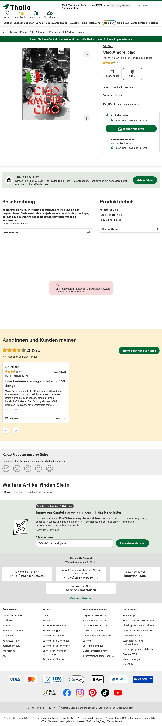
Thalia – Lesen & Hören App (138, 620)
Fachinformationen (13, 630)
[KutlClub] (49, 693)
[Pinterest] (93, 693)
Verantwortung (11, 640)
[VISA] (15, 679)
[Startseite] (4, 31)
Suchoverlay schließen (120, 5)
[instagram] (80, 693)
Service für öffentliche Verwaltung (55, 652)
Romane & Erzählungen (33, 32)
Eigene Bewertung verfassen (139, 350)
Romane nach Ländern (62, 32)
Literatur (48, 491)
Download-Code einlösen (97, 635)
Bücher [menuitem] (8, 22)
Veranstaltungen (132, 659)
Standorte (8, 635)
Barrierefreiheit (11, 645)
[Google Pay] (77, 679)
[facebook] (67, 693)
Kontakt (47, 620)
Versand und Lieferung (95, 625)
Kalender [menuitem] (154, 22)
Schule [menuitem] (40, 22)
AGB (5, 655)
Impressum (8, 650)
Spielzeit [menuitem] (109, 22)
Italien (81, 32)
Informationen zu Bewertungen (20, 356)
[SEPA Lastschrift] (53, 679)
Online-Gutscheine (93, 630)
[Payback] (143, 679)
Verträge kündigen (93, 645)
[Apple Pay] (97, 679)
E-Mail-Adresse (44, 537)
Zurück (5, 430)
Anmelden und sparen (132, 543)
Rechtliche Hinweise (47, 529)
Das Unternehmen (12, 615)
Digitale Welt (130, 654)
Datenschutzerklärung (95, 650)
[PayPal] (119, 679)
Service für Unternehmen (57, 645)
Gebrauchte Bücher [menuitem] (56, 22)
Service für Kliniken (54, 659)
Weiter (15, 430)
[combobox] (107, 115)
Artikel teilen (86, 54)
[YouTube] (118, 693)
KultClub (128, 664)
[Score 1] (5, 468)
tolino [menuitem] (84, 22)
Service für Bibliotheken (56, 640)
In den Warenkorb (133, 128)
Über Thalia (9, 609)
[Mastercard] (31, 679)
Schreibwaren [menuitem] (139, 22)
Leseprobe (86, 118)
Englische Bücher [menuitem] (24, 22)
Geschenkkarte (131, 635)
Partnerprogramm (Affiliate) (138, 649)
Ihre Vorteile (130, 609)
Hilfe (45, 615)
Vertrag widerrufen (81, 598)
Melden (13, 418)
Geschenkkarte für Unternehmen (133, 642)
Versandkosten (114, 721)
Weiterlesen (11, 232)
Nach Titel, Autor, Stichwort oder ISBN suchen (85, 5)
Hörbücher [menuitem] (95, 22)
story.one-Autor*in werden (138, 630)
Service (47, 609)
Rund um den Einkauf (95, 609)
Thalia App (129, 615)
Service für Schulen (53, 635)
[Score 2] (16, 468)
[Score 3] (27, 468)
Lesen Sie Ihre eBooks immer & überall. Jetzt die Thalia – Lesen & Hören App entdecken (81, 39)
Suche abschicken (70, 8)
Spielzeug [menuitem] (123, 22)
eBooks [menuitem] (74, 22)
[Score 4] (38, 468)
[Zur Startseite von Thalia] (18, 7)
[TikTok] (105, 693)
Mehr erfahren (145, 180)
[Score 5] (49, 468)
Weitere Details (110, 229)
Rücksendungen (52, 630)
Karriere (7, 620)
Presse (6, 625)
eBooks (13, 32)
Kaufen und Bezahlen (94, 620)
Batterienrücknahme (54, 625)
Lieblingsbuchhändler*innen (139, 625)
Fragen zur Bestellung (95, 615)
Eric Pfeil (108, 46)
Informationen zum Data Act (99, 655)
